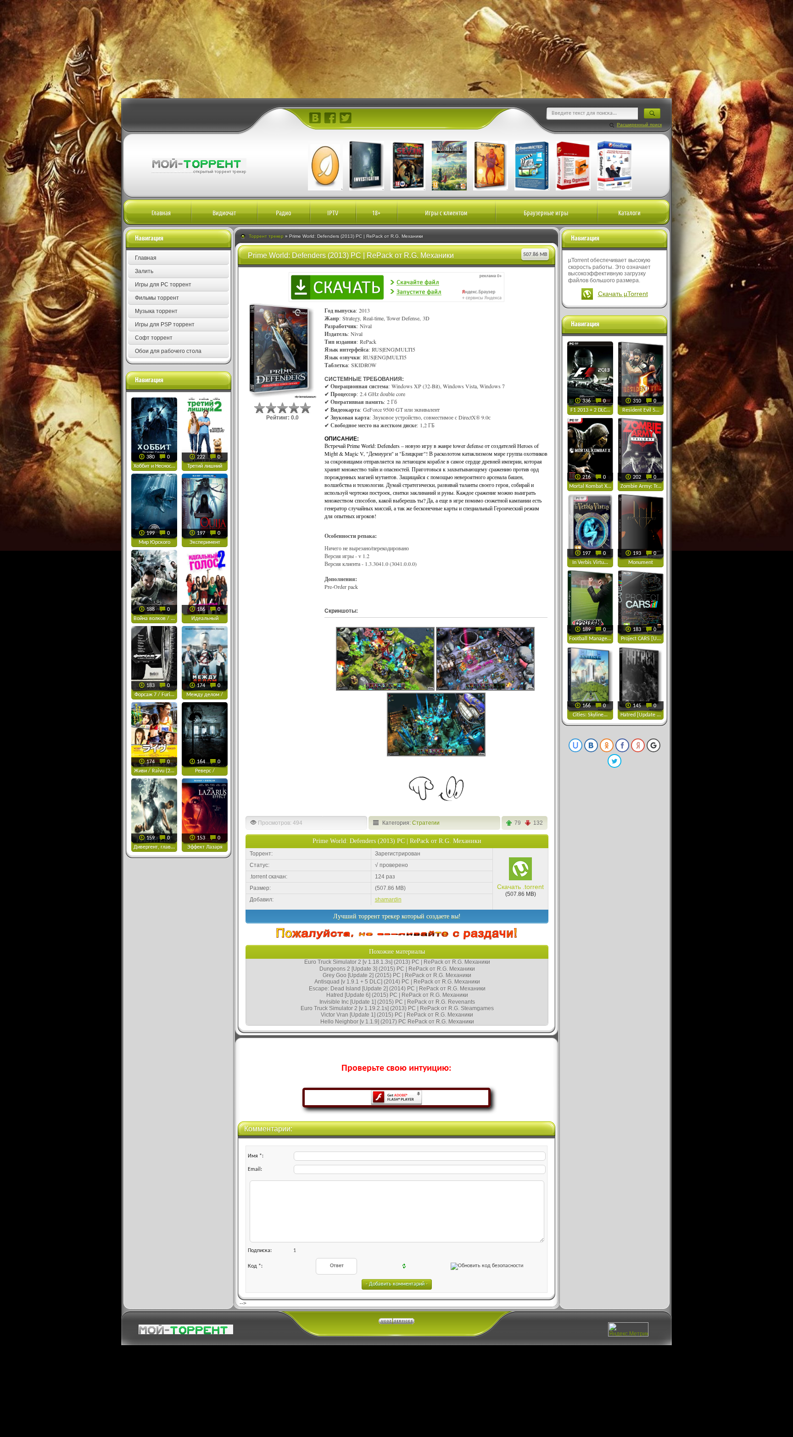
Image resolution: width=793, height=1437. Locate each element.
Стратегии (426, 823)
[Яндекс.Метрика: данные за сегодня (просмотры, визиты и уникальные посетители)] (628, 1329)
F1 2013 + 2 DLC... (590, 410)
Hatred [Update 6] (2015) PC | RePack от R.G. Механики (397, 995)
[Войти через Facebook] (622, 745)
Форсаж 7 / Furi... (154, 695)
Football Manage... (590, 639)
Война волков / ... (154, 618)
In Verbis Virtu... (590, 562)
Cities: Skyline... (590, 715)
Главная (145, 258)
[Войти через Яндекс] (638, 745)
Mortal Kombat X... (590, 486)
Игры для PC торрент (163, 284)
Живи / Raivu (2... (154, 771)
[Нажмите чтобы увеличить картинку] (385, 689)
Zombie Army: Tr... (640, 486)
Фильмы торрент (157, 298)
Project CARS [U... (641, 639)
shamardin (388, 899)
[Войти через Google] (653, 745)
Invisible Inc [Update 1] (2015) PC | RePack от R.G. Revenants (397, 1002)
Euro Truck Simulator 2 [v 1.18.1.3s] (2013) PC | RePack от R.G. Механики (397, 962)
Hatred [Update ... (640, 715)
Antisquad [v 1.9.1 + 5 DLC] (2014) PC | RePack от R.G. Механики (397, 982)
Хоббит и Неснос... (154, 466)
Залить (144, 271)
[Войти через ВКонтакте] (591, 745)
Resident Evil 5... (640, 410)
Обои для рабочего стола (168, 351)
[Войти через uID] (575, 745)
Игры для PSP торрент (165, 324)
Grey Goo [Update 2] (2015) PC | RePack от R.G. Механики (397, 975)
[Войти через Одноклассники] (607, 745)
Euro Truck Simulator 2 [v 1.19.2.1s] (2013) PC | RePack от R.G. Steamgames (397, 1008)
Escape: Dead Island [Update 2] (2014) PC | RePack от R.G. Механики (397, 988)
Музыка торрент (156, 311)
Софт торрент (154, 338)
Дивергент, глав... (154, 847)
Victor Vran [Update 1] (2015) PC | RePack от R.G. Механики (397, 1015)
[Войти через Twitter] (614, 761)
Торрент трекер (266, 236)
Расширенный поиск (639, 124)
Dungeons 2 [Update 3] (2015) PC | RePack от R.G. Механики (397, 969)
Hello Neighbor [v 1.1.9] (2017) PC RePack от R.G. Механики (397, 1021)
